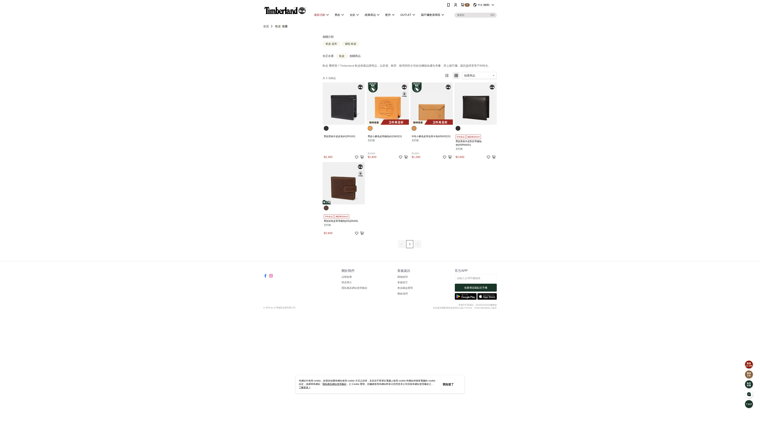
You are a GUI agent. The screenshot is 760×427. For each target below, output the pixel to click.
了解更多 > (304, 387)
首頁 (266, 26)
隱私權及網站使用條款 (354, 287)
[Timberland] (285, 10)
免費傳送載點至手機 (475, 287)
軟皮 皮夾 (331, 43)
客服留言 (402, 282)
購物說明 (402, 276)
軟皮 (278, 26)
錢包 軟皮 (350, 43)
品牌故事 (347, 276)
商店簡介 (347, 282)
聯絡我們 (402, 293)
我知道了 (448, 384)
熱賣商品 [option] (469, 75)
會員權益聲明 (405, 287)
